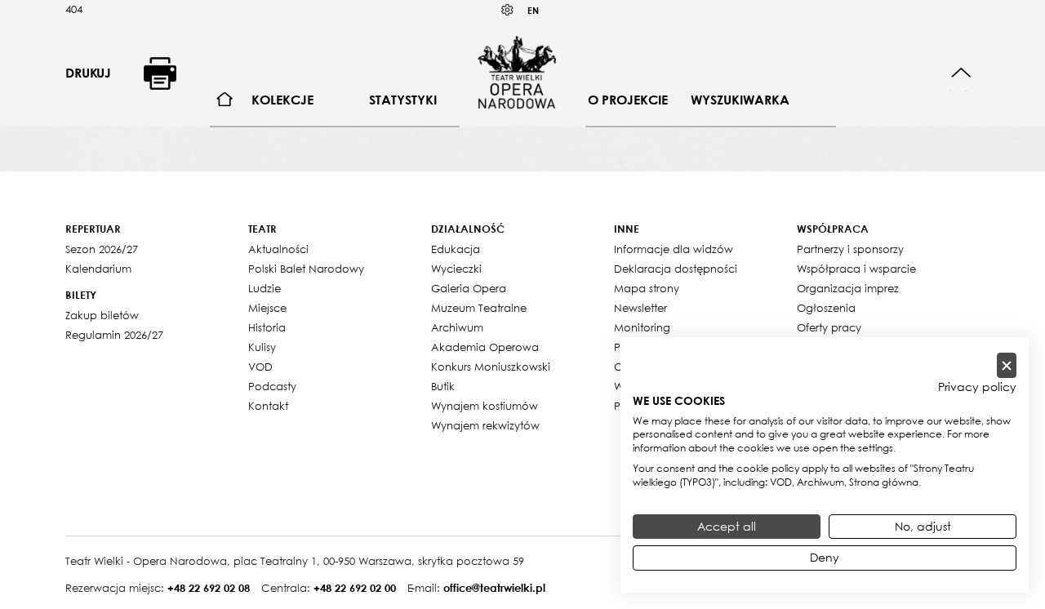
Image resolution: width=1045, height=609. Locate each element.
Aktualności (278, 249)
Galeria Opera (468, 288)
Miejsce (267, 307)
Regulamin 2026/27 (114, 334)
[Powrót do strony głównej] (517, 72)
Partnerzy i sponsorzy (850, 249)
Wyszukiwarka (740, 99)
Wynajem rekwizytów (485, 425)
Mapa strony (646, 288)
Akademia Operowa (485, 346)
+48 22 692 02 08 (208, 587)
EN (533, 10)
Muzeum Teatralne (479, 307)
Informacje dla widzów (673, 249)
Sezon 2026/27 (101, 249)
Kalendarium (98, 268)
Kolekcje (282, 99)
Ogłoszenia (826, 307)
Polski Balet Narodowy (306, 268)
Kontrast (507, 10)
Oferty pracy (829, 327)
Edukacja (455, 249)
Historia (267, 327)
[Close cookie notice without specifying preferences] (1006, 365)
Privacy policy (977, 386)
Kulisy (262, 346)
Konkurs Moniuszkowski (490, 366)
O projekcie (628, 99)
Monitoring (642, 327)
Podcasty (272, 386)
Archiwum (457, 327)
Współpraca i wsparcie (856, 268)
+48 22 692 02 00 (355, 587)
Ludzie (264, 288)
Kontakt (268, 405)
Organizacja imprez (848, 288)
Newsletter (640, 307)
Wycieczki (456, 268)
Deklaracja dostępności (675, 268)
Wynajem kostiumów (484, 405)
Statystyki (403, 99)
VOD (260, 366)
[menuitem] (225, 100)
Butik (443, 386)
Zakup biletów (102, 315)
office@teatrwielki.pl (494, 587)
